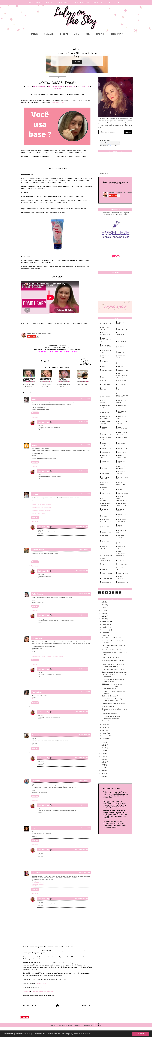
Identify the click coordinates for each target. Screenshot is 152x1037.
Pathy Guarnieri (37, 594)
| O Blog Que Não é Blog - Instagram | (41, 504)
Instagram (57, 351)
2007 (102, 776)
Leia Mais (77, 61)
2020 (102, 619)
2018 (102, 745)
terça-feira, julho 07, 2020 (84, 398)
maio (104, 727)
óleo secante (123, 582)
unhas (104, 569)
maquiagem (70, 86)
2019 (102, 742)
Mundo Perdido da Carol (38, 882)
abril (104, 730)
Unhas (77, 34)
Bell (33, 828)
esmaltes (105, 413)
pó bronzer (106, 493)
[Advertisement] (115, 288)
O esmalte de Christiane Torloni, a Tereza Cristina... (113, 661)
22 (84, 361)
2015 (102, 753)
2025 (102, 605)
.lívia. (34, 399)
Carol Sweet (36, 872)
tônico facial (123, 564)
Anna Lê (35, 494)
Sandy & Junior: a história (110, 657)
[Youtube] (118, 2)
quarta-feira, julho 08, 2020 (84, 872)
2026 (102, 602)
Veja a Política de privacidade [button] (80, 1034)
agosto (104, 632)
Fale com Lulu (41, 983)
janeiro (104, 738)
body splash (107, 370)
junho (104, 724)
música (104, 468)
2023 (102, 610)
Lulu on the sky (43, 422)
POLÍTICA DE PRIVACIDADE (86, 2)
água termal (123, 573)
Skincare (64, 34)
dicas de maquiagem (56, 86)
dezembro (106, 621)
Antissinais (106, 324)
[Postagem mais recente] (30, 1007)
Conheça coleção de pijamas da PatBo (114, 672)
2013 (102, 759)
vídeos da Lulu (83, 86)
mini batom (122, 452)
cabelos (76, 49)
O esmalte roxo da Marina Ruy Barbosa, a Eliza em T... (112, 699)
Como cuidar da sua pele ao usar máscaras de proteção (113, 665)
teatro (121, 560)
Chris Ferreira (37, 638)
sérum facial (107, 555)
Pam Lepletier (37, 692)
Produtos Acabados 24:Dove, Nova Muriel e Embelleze (113, 687)
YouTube (50, 991)
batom (104, 366)
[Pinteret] (114, 2)
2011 (102, 765)
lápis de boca (123, 448)
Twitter (49, 351)
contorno (106, 384)
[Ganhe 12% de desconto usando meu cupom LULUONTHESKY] (115, 264)
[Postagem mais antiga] (84, 1007)
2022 (102, 613)
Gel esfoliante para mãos (106, 339)
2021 (102, 616)
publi (120, 489)
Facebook (41, 351)
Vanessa (35, 445)
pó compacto (123, 493)
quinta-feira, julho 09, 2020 (81, 757)
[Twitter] (110, 2)
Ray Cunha (36, 781)
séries (120, 543)
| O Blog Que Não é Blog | (38, 513)
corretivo (122, 384)
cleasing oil (122, 381)
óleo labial (106, 582)
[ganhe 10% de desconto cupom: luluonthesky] (115, 245)
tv (103, 564)
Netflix (121, 352)
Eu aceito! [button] (141, 1033)
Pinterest (65, 351)
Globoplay (122, 341)
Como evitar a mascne (109, 721)
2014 (102, 756)
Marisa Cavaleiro (38, 550)
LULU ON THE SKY (55, 1025)
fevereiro (105, 736)
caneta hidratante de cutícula (121, 375)
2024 (102, 607)
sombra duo (106, 532)
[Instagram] (106, 2)
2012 (102, 762)
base (120, 363)
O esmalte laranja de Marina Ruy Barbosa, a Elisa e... (113, 680)
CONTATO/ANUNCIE (64, 2)
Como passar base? (108, 706)
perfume (105, 473)
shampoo (105, 516)
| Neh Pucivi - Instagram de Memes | (41, 510)
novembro (106, 624)
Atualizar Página (87, 1025)
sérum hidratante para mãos (120, 553)
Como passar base (58, 102)
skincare (105, 527)
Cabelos (34, 34)
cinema (104, 381)
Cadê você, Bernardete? (110, 696)
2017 (102, 748)
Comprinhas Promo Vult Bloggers (113, 669)
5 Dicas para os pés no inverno (112, 684)
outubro (105, 627)
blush (120, 366)
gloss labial (107, 434)
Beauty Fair (122, 329)
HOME (30, 2)
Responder (35, 413)
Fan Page (34, 885)
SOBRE (39, 2)
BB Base (28, 86)
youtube (57, 89)
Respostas (34, 417)
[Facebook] (102, 2)
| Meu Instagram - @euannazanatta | (41, 507)
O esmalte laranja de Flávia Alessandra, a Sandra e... (111, 717)
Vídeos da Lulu (116, 34)
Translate (115, 145)
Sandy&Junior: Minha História (111, 638)
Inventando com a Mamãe (38, 656)
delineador (106, 397)
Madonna (121, 347)
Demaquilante (121, 334)
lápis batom (106, 448)
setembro (105, 630)
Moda (87, 34)
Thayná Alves (36, 735)
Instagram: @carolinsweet (38, 884)
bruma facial (123, 370)
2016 (102, 750)
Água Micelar (107, 573)
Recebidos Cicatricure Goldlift (111, 650)
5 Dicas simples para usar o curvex (113, 703)
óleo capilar (107, 578)
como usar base (39, 86)
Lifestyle (100, 34)
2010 (102, 767)
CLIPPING (49, 2)
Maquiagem (49, 34)
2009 (102, 770)
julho (104, 635)
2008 (102, 773)
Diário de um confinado (109, 713)
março (104, 733)
